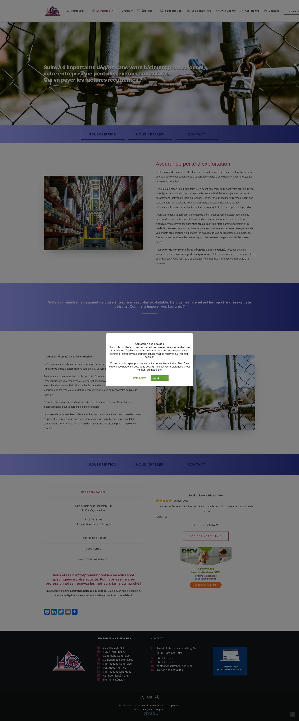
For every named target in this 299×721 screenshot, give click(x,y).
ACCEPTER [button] (159, 378)
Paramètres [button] (139, 377)
